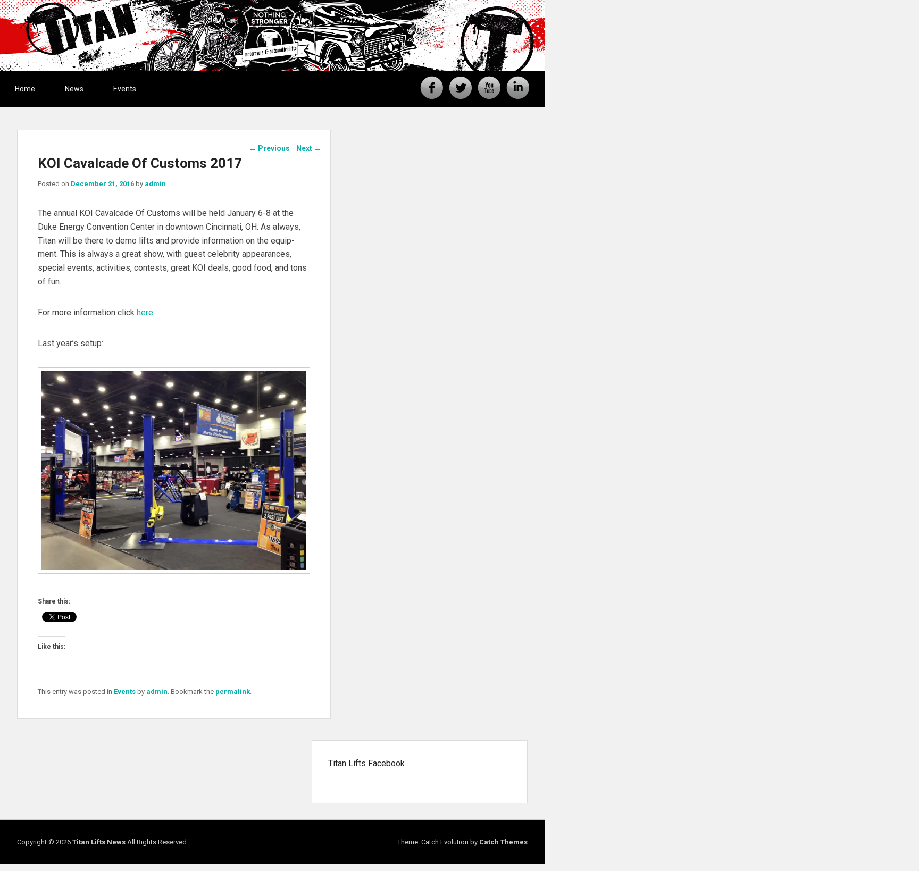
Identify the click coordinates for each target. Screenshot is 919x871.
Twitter (460, 87)
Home (25, 89)
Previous (269, 148)
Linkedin (518, 87)
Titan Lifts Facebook (366, 763)
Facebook (432, 87)
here (145, 312)
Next (308, 148)
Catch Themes (503, 842)
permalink (232, 692)
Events (124, 89)
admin (155, 184)
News (74, 89)
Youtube (489, 87)
